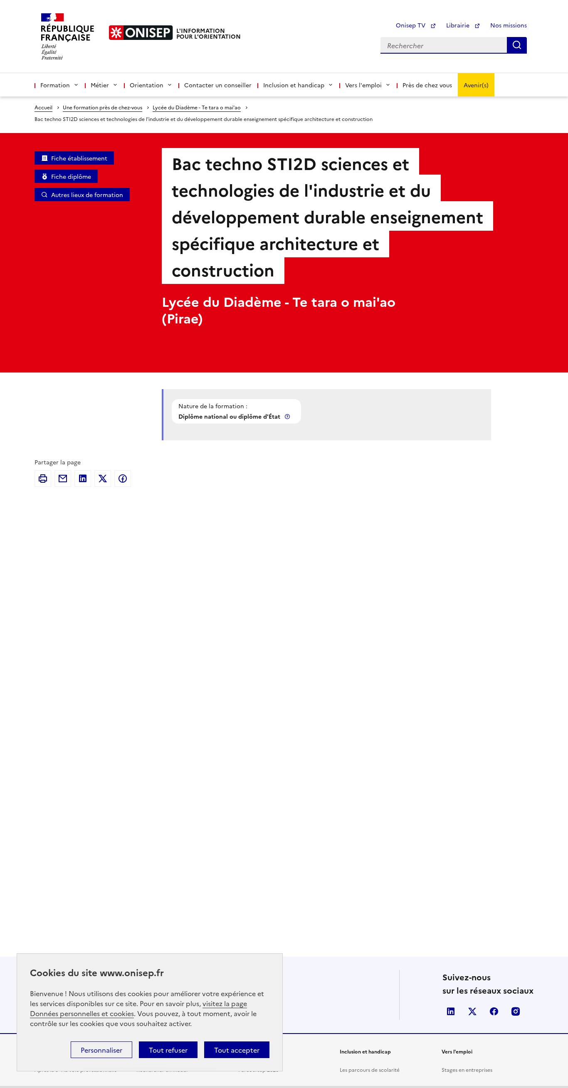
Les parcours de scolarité (370, 1069)
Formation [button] (55, 85)
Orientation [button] (146, 85)
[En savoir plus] (288, 416)
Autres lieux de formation (87, 194)
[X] (102, 478)
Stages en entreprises (467, 1069)
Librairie (458, 25)
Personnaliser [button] (101, 1049)
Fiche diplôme (71, 176)
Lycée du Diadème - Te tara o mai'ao (197, 107)
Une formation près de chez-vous (102, 107)
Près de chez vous (427, 85)
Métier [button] (100, 85)
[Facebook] (122, 478)
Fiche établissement (79, 158)
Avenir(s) (476, 85)
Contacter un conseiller (218, 85)
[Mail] (62, 478)
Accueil (43, 107)
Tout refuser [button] (168, 1049)
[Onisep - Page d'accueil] (141, 32)
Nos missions (508, 25)
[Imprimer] (43, 478)
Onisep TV (411, 25)
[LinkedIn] (82, 478)
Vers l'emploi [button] (363, 85)
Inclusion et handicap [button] (293, 85)
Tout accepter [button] (236, 1049)
